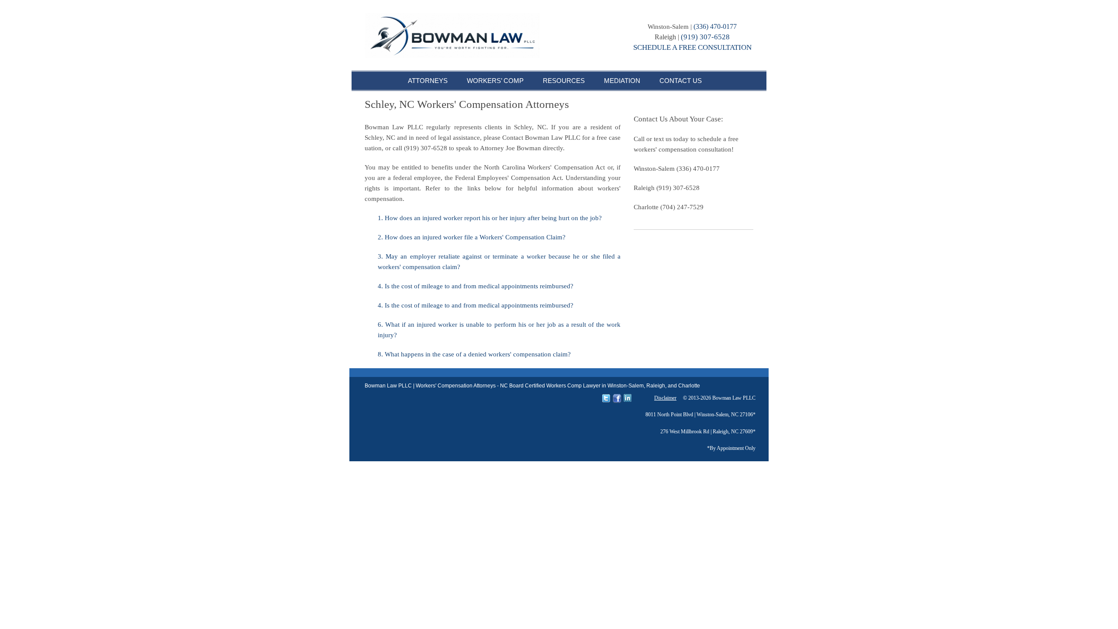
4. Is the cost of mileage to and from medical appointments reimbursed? (475, 286)
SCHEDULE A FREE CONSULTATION (692, 47)
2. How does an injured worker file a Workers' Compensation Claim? (472, 237)
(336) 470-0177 (715, 26)
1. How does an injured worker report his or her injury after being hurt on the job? (490, 217)
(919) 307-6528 (705, 37)
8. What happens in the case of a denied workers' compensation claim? (474, 354)
